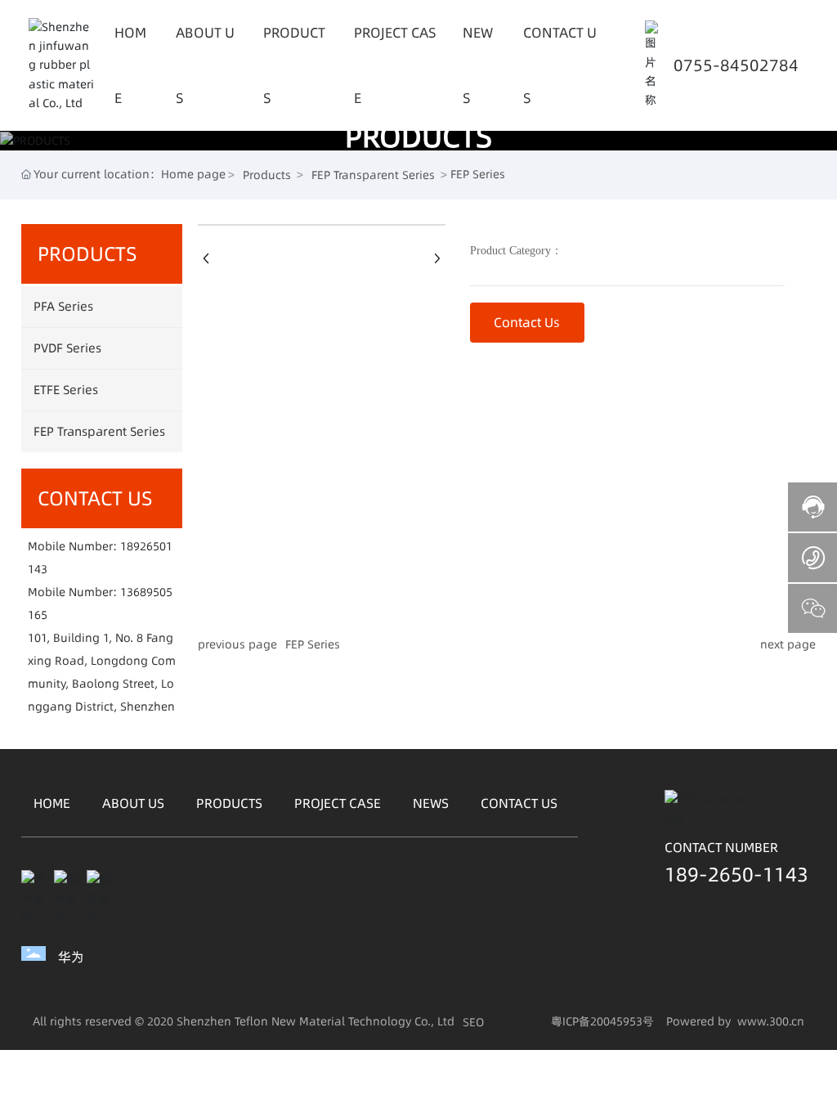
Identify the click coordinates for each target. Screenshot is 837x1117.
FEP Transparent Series (373, 175)
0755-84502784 (736, 65)
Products (267, 175)
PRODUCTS (418, 136)
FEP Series (312, 644)
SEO (473, 1022)
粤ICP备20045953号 (602, 1021)
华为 (71, 957)
